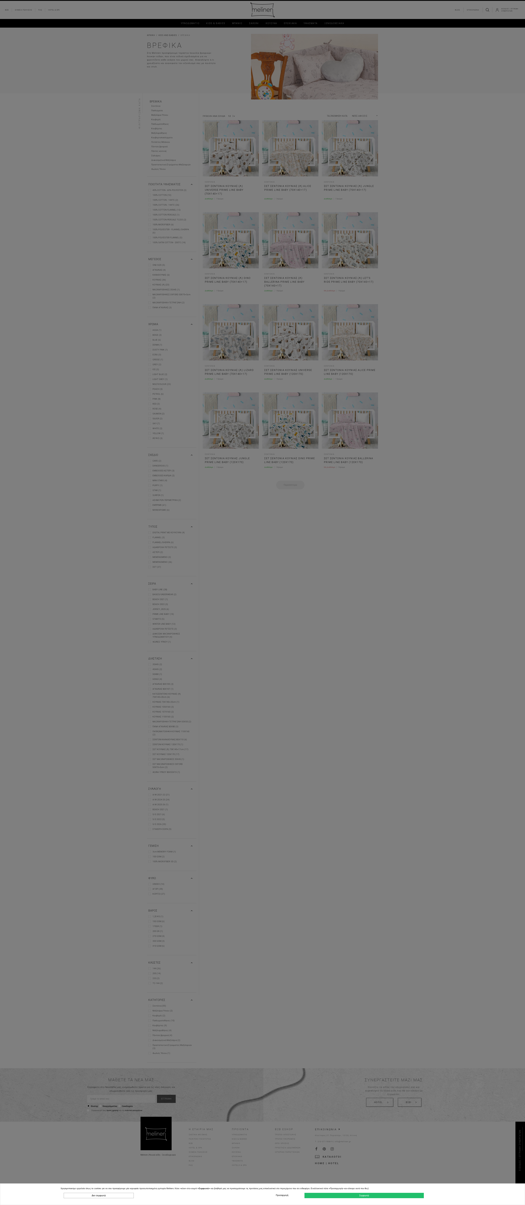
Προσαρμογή (282, 1195)
